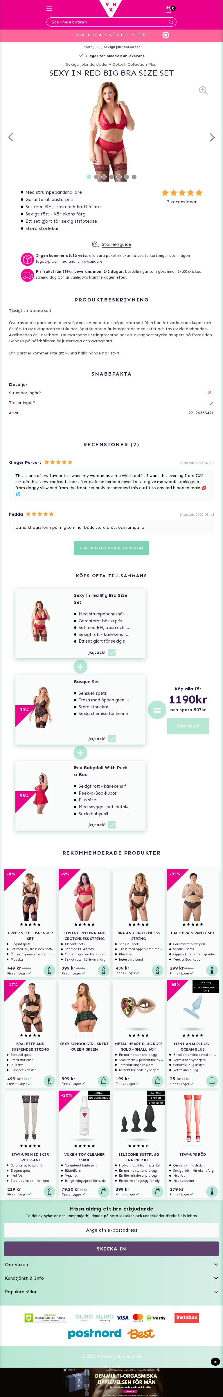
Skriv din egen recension (111, 548)
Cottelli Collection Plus (134, 64)
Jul (98, 47)
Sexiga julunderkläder (122, 47)
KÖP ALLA (188, 726)
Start (88, 47)
